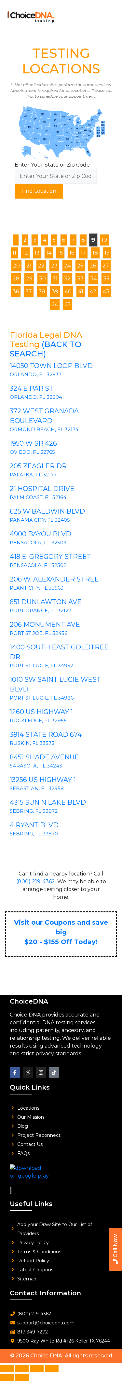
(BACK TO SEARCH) (45, 349)
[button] (108, 15)
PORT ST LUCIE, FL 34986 (42, 698)
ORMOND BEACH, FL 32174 (44, 429)
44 (54, 304)
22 (41, 266)
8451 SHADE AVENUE (44, 757)
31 (55, 279)
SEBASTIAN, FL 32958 (37, 788)
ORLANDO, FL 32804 (36, 397)
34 (93, 279)
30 (42, 279)
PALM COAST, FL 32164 (38, 497)
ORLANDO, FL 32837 (35, 374)
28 (16, 279)
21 (29, 266)
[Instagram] (41, 1072)
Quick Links (30, 1087)
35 (106, 279)
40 (68, 291)
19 (107, 253)
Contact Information (45, 1293)
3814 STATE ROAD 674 (46, 734)
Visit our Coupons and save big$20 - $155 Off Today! (61, 932)
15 (60, 253)
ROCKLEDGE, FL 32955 (38, 720)
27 (105, 266)
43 (106, 291)
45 (67, 304)
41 (80, 291)
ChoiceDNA (29, 1001)
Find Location (38, 191)
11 (14, 253)
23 (54, 266)
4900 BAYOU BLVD (40, 534)
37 (28, 291)
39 (55, 291)
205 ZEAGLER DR (38, 466)
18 (95, 253)
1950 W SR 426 (33, 443)
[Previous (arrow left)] (7, 1377)
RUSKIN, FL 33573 (32, 743)
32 (67, 279)
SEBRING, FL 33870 (34, 834)
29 (29, 279)
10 (104, 240)
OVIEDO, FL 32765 (32, 452)
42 (93, 291)
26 (93, 266)
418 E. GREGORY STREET (50, 556)
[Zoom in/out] (7, 1368)
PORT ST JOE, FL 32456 (38, 633)
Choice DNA (46, 1356)
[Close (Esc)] (52, 1368)
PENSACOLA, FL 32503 (38, 542)
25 (80, 266)
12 (25, 253)
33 (80, 279)
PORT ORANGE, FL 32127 (40, 610)
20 (16, 266)
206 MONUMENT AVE (45, 624)
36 (16, 291)
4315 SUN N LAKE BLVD (48, 802)
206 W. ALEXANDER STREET (56, 579)
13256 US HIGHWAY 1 (43, 780)
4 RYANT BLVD (34, 825)
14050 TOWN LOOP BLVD (51, 366)
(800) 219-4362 (35, 881)
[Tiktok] (54, 1072)
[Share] (37, 1368)
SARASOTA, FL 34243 (36, 766)
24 (67, 266)
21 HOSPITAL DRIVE (42, 489)
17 (83, 253)
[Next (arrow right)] (22, 1377)
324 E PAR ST (31, 388)
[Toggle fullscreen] (22, 1368)
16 (71, 253)
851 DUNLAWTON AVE (46, 602)
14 (48, 253)
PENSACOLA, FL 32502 (38, 565)
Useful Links (31, 1204)
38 (41, 291)
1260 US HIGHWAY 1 (41, 712)
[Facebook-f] (15, 1072)
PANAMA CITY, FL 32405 (40, 520)
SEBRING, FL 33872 (34, 811)
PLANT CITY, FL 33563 (36, 588)
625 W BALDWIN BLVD (47, 511)
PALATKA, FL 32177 (33, 475)
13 (37, 253)
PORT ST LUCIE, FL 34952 (41, 665)
